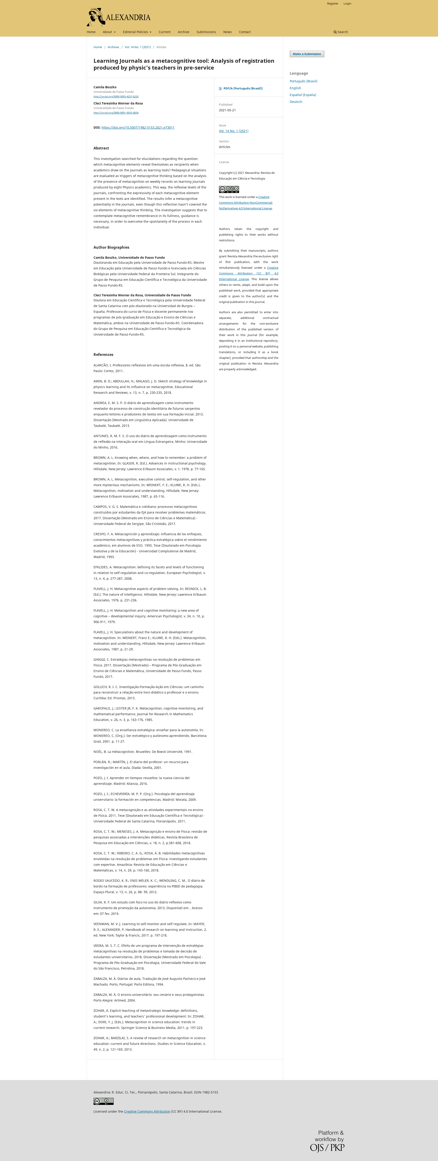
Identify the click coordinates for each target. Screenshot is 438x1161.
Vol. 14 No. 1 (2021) (138, 47)
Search (342, 32)
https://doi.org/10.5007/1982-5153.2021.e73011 (138, 127)
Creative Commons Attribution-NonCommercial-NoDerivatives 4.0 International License (246, 202)
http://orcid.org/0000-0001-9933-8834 (116, 112)
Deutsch (296, 101)
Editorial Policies (136, 32)
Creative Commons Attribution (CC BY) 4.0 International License (248, 273)
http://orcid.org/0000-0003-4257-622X (116, 96)
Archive (183, 32)
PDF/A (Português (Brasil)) (243, 88)
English (295, 88)
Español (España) (303, 95)
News (227, 32)
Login (347, 3)
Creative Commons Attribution (147, 1111)
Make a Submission (307, 54)
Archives (113, 47)
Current (165, 32)
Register (332, 3)
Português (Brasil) (303, 81)
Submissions (206, 32)
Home (91, 32)
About (108, 32)
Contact (245, 32)
